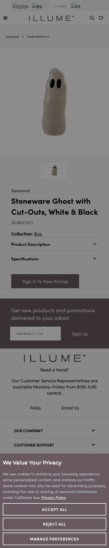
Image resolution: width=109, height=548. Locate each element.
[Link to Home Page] (51, 17)
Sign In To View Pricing (45, 281)
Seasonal (12, 36)
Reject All (54, 524)
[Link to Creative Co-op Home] (54, 358)
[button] (5, 17)
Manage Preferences (54, 539)
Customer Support (34, 445)
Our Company (28, 430)
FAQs (36, 407)
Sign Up (80, 333)
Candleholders (38, 36)
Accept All (54, 509)
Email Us (70, 407)
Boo (38, 233)
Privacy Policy (53, 497)
